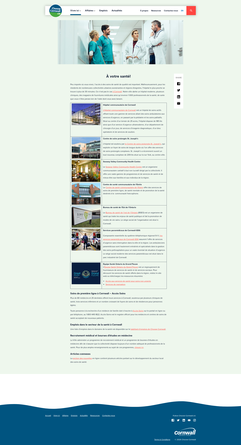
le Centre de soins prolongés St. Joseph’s (143, 144)
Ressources (156, 11)
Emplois (103, 10)
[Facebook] (178, 84)
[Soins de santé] (120, 42)
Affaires (89, 10)
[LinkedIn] (178, 97)
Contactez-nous (171, 11)
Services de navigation (115, 284)
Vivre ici (74, 10)
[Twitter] (178, 90)
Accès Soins (138, 311)
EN (182, 11)
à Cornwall (117, 91)
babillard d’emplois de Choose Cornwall (148, 329)
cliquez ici (139, 347)
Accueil (48, 415)
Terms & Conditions (162, 439)
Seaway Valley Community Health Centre (124, 167)
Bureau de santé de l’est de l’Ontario (122, 212)
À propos (144, 11)
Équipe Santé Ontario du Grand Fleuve (121, 267)
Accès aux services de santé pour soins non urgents (128, 281)
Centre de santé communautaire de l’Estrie (124, 187)
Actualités (117, 10)
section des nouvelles (82, 358)
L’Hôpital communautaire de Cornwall (119, 110)
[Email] (178, 103)
